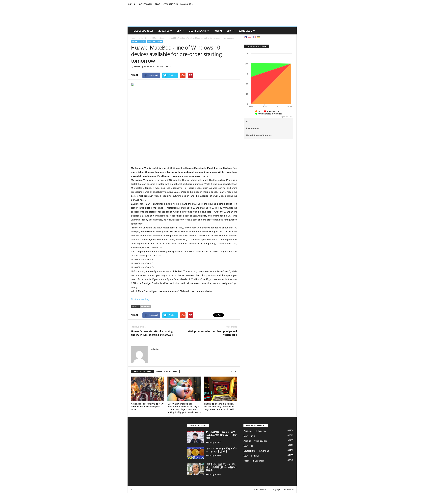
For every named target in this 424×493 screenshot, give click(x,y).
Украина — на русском (254, 431)
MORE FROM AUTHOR (166, 371)
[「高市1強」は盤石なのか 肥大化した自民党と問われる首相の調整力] (195, 469)
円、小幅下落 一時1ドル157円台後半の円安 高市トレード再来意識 (221, 435)
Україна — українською (255, 441)
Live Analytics (170, 4)
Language (185, 4)
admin (137, 66)
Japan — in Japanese (253, 461)
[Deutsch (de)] (258, 37)
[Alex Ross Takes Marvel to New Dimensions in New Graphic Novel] (147, 389)
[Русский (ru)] (249, 37)
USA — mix (249, 436)
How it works (145, 4)
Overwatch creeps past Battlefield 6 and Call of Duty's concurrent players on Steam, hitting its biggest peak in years (184, 408)
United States (138, 41)
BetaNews (145, 306)
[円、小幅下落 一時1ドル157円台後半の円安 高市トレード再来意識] (195, 437)
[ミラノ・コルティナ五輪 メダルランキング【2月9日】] (195, 453)
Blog (157, 4)
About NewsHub (261, 489)
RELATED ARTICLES (142, 371)
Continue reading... (141, 299)
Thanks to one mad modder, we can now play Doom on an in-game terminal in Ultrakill (219, 406)
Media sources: (143, 30)
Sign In (131, 4)
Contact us (288, 489)
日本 (229, 30)
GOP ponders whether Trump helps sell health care (212, 332)
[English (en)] (245, 37)
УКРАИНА (163, 30)
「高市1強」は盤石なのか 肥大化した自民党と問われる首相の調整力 (221, 467)
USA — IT (248, 446)
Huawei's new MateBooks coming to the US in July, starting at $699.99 (153, 332)
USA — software (155, 41)
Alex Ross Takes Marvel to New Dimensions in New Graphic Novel (147, 406)
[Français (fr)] (254, 37)
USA (179, 30)
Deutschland (197, 30)
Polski (218, 30)
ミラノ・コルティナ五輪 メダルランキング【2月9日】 (221, 450)
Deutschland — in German (256, 451)
